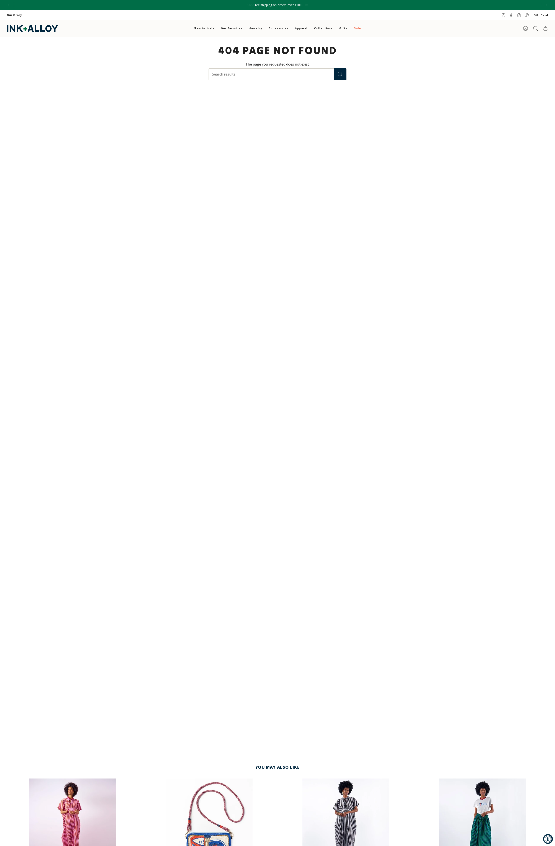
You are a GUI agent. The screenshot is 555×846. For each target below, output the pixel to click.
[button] (255, 28)
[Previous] (9, 5)
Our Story (14, 15)
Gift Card (541, 15)
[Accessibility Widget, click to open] (548, 839)
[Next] (546, 5)
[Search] (340, 74)
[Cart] (545, 28)
